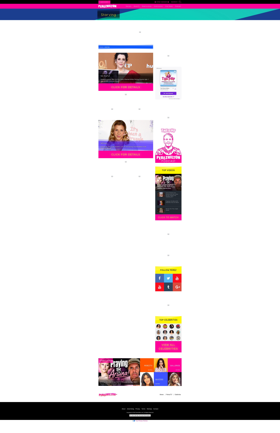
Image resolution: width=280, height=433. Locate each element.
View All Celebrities (168, 346)
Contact (155, 409)
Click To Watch (168, 217)
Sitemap (149, 409)
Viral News (169, 6)
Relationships (147, 6)
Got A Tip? (104, 2)
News (162, 394)
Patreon (128, 6)
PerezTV (137, 6)
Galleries (178, 394)
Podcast (178, 6)
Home (101, 47)
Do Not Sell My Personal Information (140, 415)
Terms (143, 409)
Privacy (137, 409)
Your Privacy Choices (142, 421)
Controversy (158, 6)
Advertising (130, 409)
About (123, 409)
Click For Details (125, 87)
